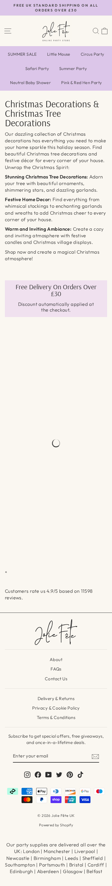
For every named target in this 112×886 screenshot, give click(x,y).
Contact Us (56, 678)
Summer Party (73, 68)
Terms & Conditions (56, 717)
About (56, 659)
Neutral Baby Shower (30, 82)
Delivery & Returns (56, 698)
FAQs (56, 669)
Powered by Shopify (56, 825)
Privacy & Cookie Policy (56, 708)
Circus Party (92, 54)
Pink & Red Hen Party (81, 82)
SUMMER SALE (22, 54)
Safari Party (37, 68)
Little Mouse (58, 54)
